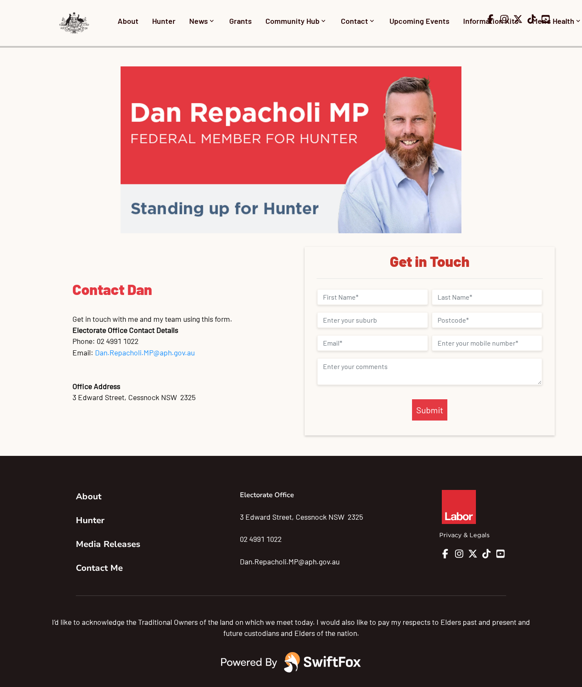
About (128, 21)
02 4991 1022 (261, 539)
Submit (429, 410)
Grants (240, 21)
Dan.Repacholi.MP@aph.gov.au (145, 352)
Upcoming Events (419, 21)
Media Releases (108, 544)
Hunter (164, 21)
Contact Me (99, 568)
